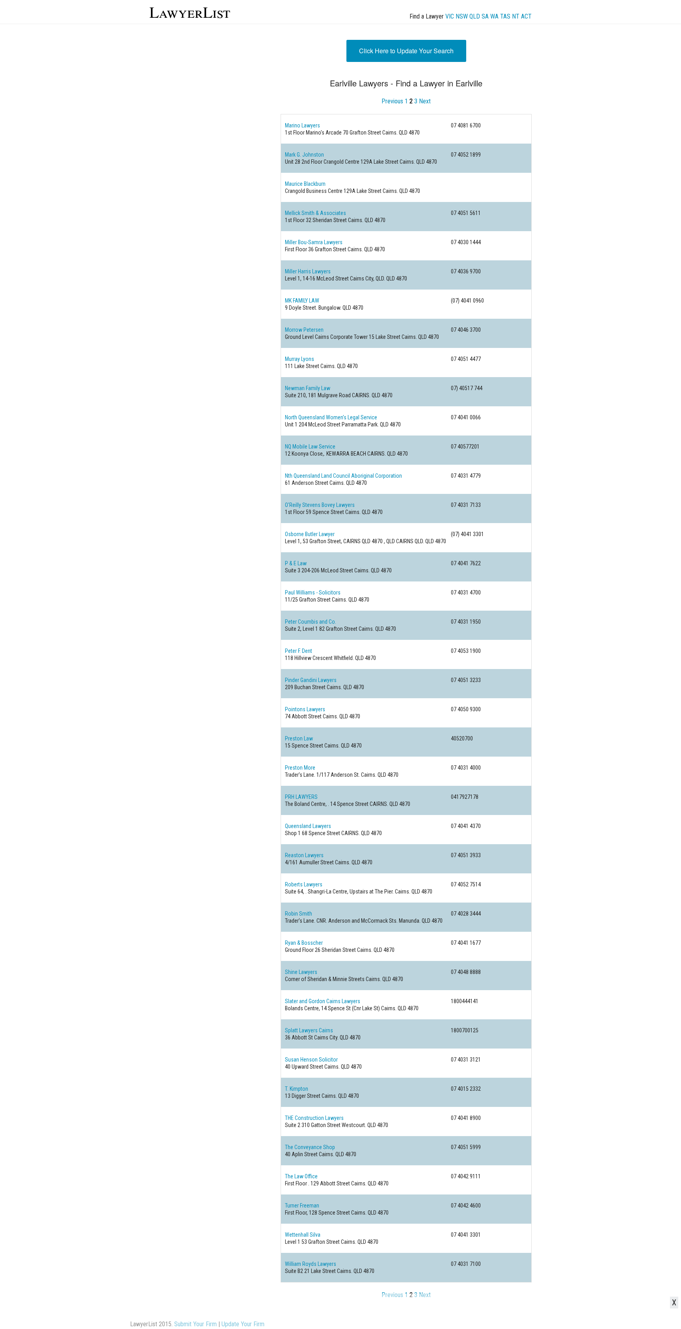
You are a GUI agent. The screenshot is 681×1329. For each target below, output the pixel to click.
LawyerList (189, 11)
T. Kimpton (296, 1089)
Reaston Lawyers (304, 855)
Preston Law (299, 738)
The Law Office (301, 1176)
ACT (526, 16)
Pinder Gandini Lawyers (311, 680)
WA (494, 16)
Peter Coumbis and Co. (310, 622)
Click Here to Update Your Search (406, 50)
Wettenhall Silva (302, 1235)
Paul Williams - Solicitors (312, 592)
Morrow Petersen (304, 330)
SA (485, 16)
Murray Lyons (299, 359)
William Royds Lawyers (310, 1264)
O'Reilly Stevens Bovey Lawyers (320, 505)
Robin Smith (298, 913)
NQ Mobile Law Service (310, 446)
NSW (462, 16)
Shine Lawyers (301, 972)
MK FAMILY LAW (302, 300)
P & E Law (296, 563)
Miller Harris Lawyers (308, 271)
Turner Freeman (302, 1205)
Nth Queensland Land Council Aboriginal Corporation (343, 476)
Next (425, 101)
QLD (474, 16)
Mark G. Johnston (304, 154)
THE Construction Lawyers (314, 1118)
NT (515, 16)
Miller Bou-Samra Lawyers (313, 242)
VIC (449, 16)
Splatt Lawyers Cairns (309, 1030)
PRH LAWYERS (301, 797)
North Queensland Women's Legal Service (331, 417)
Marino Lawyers (302, 125)
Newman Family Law (307, 388)
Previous (392, 101)
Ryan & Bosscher (304, 943)
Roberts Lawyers (303, 884)
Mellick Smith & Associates (315, 213)
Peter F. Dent (298, 651)
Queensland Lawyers (308, 826)
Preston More (300, 768)
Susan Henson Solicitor (311, 1059)
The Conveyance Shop (310, 1147)
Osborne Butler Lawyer (310, 534)
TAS (505, 16)
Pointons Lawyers (305, 709)
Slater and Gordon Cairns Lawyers (322, 1001)
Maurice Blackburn (305, 184)
